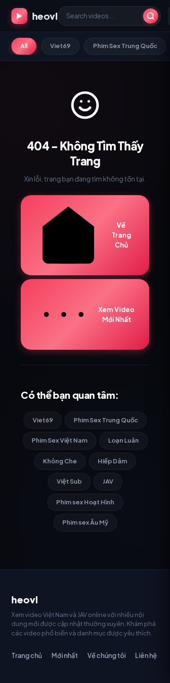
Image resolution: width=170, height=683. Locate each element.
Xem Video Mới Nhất (116, 314)
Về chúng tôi (106, 655)
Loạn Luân (123, 440)
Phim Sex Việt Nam (59, 440)
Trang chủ (26, 655)
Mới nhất (64, 655)
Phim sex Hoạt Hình (85, 502)
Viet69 (60, 45)
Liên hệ (146, 655)
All (23, 45)
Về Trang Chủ (121, 235)
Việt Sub (69, 481)
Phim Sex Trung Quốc (125, 45)
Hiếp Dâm (112, 461)
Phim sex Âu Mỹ (85, 522)
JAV (107, 481)
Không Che (60, 461)
